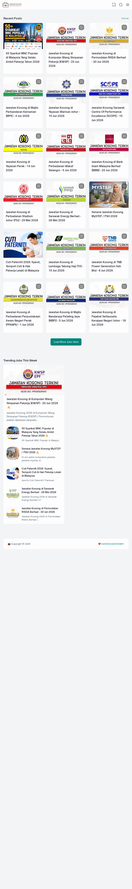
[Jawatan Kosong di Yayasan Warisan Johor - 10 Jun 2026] (66, 102)
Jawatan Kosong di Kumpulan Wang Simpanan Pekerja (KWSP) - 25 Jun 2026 (32, 401)
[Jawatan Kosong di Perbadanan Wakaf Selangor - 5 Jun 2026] (66, 156)
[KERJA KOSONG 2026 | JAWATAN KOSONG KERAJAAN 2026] (12, 4)
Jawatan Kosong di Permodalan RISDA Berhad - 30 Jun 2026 (109, 57)
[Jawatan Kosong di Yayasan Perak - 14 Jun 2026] (23, 156)
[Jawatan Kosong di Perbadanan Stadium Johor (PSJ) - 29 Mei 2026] (23, 206)
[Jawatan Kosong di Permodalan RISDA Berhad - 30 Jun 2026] (109, 48)
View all (125, 18)
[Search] (121, 5)
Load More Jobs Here (66, 341)
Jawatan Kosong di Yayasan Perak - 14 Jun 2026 (20, 166)
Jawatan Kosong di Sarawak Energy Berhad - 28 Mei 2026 (65, 216)
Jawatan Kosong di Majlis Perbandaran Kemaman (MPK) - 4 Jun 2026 (22, 112)
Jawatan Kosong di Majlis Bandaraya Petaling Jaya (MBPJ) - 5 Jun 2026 (65, 316)
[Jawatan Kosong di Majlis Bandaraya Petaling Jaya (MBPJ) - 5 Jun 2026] (66, 306)
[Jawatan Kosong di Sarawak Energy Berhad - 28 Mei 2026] (66, 206)
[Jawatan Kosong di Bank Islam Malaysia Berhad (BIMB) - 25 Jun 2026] (109, 156)
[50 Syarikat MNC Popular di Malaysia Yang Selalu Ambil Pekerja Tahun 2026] (23, 48)
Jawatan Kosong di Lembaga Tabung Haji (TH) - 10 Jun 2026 (66, 266)
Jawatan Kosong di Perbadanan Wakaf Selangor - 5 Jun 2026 (63, 166)
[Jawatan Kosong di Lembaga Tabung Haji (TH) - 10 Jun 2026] (66, 256)
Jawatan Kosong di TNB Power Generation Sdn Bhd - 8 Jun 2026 (107, 266)
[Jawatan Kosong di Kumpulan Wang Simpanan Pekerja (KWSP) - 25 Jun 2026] (66, 48)
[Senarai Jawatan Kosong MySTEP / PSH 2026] (109, 206)
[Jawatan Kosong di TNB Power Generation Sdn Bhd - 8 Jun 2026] (109, 256)
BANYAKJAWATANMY (113, 543)
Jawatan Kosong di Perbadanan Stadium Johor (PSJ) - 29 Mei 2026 (22, 216)
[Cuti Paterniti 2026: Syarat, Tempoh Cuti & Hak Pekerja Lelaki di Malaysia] (23, 256)
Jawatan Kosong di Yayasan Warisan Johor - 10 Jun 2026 (64, 112)
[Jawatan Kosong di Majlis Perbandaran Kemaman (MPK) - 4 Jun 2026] (23, 102)
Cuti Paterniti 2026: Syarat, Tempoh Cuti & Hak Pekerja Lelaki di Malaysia (23, 266)
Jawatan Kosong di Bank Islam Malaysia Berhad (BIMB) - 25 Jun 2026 (107, 166)
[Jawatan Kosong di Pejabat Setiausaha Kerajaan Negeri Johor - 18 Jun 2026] (109, 306)
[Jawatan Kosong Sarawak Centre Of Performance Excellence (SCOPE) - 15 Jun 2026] (109, 102)
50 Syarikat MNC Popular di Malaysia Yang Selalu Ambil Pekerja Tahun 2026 (23, 57)
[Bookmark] (38, 27)
